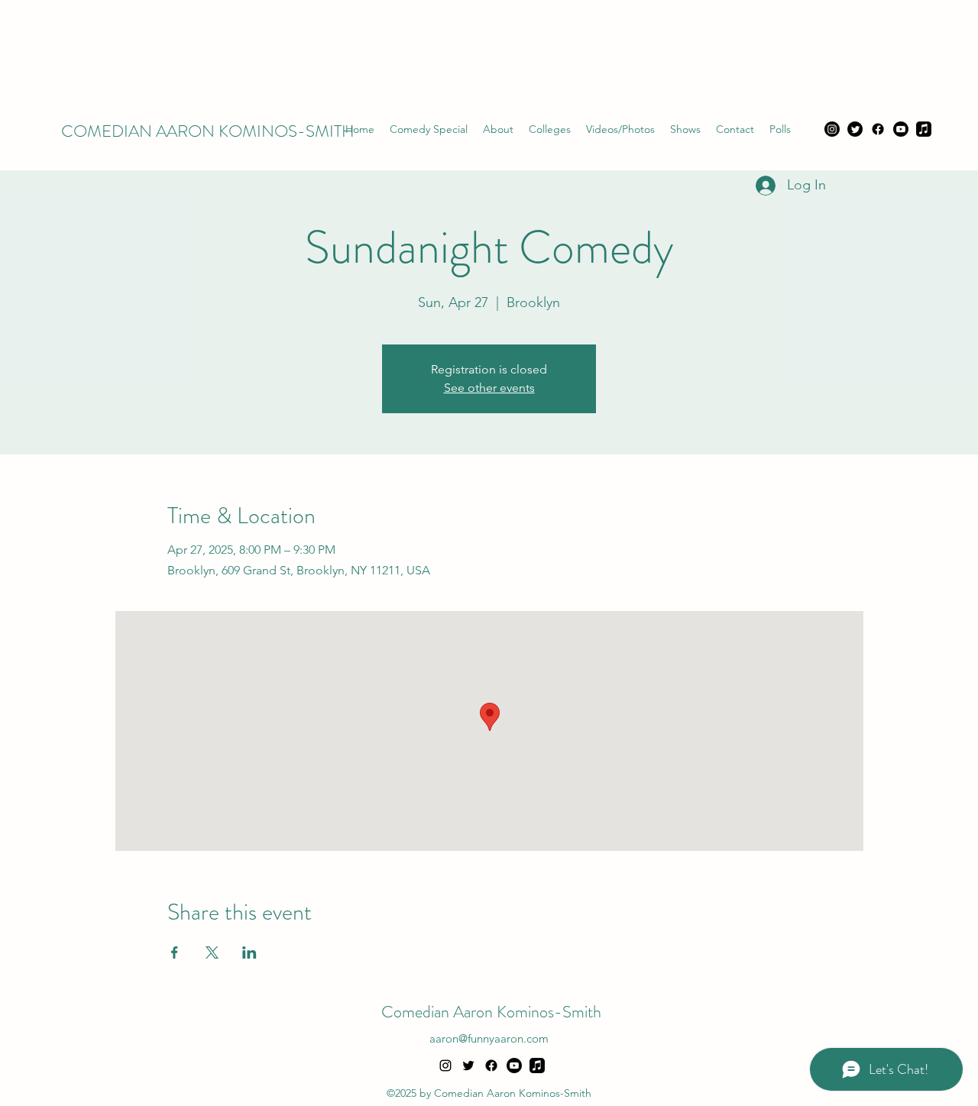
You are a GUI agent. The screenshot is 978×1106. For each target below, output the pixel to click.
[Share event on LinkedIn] (249, 952)
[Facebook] (878, 129)
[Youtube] (900, 129)
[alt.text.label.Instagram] (445, 1065)
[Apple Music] (923, 129)
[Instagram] (832, 129)
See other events (489, 387)
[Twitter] (855, 129)
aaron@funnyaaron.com (489, 1038)
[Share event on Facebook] (174, 952)
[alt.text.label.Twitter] (468, 1065)
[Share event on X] (212, 952)
